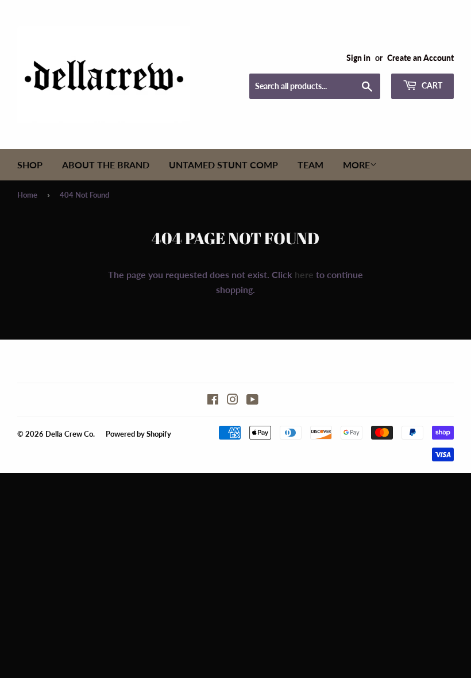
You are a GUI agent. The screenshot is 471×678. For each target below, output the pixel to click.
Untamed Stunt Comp (223, 164)
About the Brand (105, 164)
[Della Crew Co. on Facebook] (213, 400)
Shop (30, 164)
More (356, 164)
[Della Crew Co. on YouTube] (252, 400)
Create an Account (420, 58)
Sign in (358, 58)
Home (27, 194)
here (304, 274)
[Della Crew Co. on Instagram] (232, 400)
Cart (431, 85)
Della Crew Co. (70, 433)
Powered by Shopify (138, 433)
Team (310, 164)
